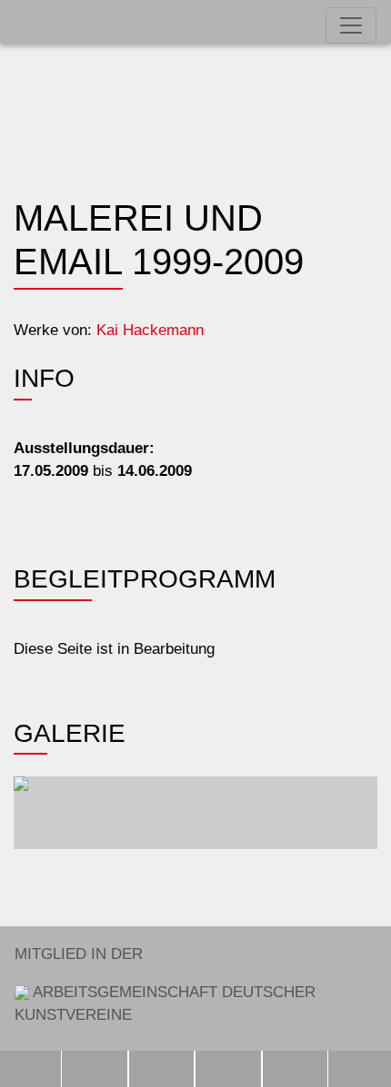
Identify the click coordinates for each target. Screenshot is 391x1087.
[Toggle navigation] (351, 25)
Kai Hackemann (150, 330)
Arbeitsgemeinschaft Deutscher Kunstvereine (165, 984)
